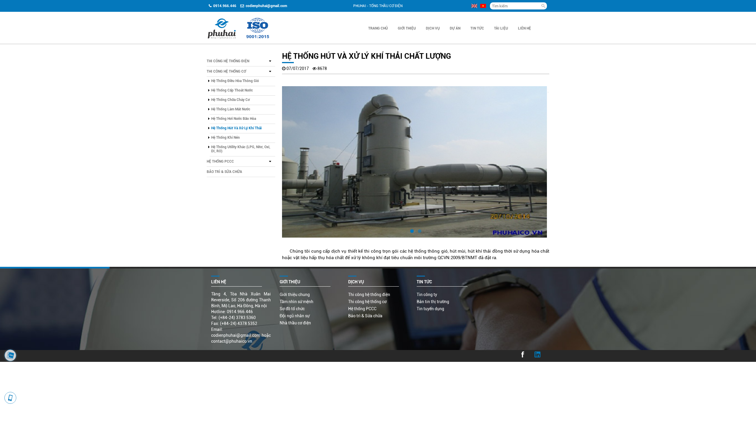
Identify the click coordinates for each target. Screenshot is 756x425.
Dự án (455, 28)
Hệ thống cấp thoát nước (232, 90)
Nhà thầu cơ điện (295, 323)
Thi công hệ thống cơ (226, 71)
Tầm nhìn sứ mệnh (296, 301)
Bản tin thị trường (433, 301)
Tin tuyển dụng (430, 308)
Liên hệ (524, 28)
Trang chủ (378, 28)
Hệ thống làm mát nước (230, 109)
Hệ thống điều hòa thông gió (235, 81)
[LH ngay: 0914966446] (10, 355)
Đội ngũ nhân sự (294, 315)
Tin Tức (477, 28)
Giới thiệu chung (295, 294)
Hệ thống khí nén (225, 137)
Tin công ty (427, 294)
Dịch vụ (433, 28)
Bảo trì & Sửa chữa (224, 172)
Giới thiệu (407, 28)
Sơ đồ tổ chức (292, 308)
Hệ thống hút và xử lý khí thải (236, 128)
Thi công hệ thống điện (228, 61)
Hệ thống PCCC (220, 161)
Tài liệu (501, 28)
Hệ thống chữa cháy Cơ (230, 100)
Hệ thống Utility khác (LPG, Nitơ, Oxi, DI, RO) (240, 149)
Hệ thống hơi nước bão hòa (233, 119)
